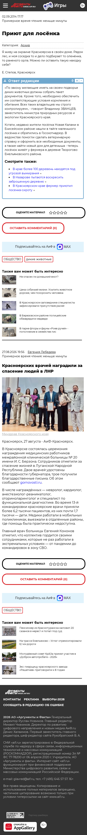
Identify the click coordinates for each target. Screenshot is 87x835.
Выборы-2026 (53, 699)
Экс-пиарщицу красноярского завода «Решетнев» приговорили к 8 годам (43, 668)
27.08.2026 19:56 (13, 352)
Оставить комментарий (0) (33, 228)
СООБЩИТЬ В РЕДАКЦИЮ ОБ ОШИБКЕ (33, 705)
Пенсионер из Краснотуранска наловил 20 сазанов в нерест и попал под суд (46, 629)
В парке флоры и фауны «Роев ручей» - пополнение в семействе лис (43, 330)
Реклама (31, 699)
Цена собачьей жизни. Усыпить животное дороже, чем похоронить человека (45, 291)
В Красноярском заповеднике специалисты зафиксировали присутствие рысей (47, 304)
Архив (25, 45)
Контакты (12, 699)
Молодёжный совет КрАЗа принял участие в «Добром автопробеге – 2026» (47, 655)
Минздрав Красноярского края (25, 434)
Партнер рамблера (38, 815)
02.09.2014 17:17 (12, 16)
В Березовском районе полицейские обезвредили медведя (42, 317)
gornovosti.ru (31, 482)
